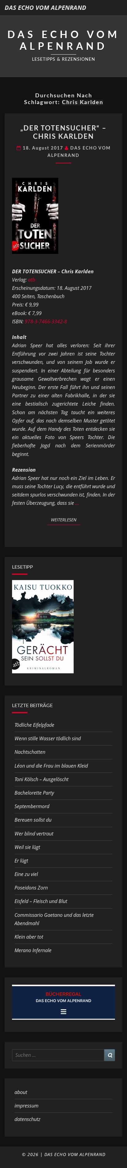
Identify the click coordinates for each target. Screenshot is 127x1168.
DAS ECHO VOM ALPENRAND (45, 7)
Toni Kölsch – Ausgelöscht (41, 779)
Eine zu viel (26, 874)
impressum (26, 1105)
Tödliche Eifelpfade (34, 725)
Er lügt (21, 860)
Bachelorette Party (34, 792)
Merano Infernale (32, 950)
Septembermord (31, 806)
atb (31, 279)
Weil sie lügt (27, 847)
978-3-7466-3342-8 (46, 321)
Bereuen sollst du (32, 819)
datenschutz (27, 1119)
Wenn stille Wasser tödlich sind (47, 738)
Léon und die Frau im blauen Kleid (51, 765)
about (20, 1092)
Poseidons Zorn (31, 887)
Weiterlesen (65, 519)
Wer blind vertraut (33, 833)
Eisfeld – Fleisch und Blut (40, 901)
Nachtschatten (29, 752)
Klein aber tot (28, 936)
